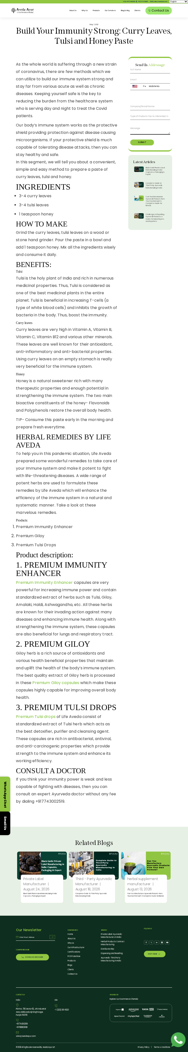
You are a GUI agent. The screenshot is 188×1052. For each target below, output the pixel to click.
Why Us (85, 10)
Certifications (74, 952)
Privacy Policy (143, 1047)
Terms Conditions (162, 1047)
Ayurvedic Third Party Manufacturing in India (111, 959)
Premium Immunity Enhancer (44, 582)
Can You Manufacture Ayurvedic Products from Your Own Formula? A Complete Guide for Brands (155, 201)
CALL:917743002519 (129, 1)
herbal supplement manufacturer (142, 881)
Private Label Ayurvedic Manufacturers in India (111, 936)
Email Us (5, 823)
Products (96, 10)
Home (70, 934)
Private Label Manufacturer (34, 881)
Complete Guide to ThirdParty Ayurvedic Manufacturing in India (154, 185)
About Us (73, 10)
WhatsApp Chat (5, 795)
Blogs (70, 965)
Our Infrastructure (76, 947)
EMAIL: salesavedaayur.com (158, 1)
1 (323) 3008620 (62, 1010)
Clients (137, 10)
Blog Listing (125, 10)
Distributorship (107, 949)
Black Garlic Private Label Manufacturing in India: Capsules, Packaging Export (155, 171)
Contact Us (72, 974)
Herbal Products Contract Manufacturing (113, 943)
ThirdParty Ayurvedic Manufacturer (93, 881)
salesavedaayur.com (25, 1036)
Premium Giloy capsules (55, 683)
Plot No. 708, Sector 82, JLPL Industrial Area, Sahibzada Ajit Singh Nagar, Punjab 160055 (31, 1012)
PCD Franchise (74, 956)
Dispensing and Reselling (112, 953)
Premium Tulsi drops (36, 716)
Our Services (110, 10)
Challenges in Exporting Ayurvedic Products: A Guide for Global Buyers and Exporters (155, 217)
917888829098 (143, 1)
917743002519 (22, 1024)
